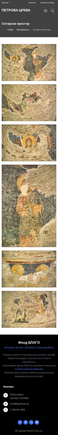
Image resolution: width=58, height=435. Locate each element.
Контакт (32, 3)
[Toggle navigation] (46, 11)
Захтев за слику (47, 3)
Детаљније (9, 78)
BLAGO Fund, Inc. (35, 431)
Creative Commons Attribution (29, 369)
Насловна (9, 347)
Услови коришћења (44, 347)
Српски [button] (5, 3)
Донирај (29, 347)
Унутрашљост (23, 29)
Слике (10, 29)
